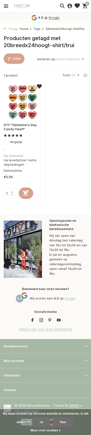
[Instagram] (41, 320)
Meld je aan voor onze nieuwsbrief (45, 329)
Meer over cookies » (45, 430)
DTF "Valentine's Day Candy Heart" (20, 127)
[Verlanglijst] (77, 6)
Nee (63, 422)
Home (24, 29)
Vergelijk (16, 142)
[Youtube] (59, 320)
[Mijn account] (69, 6)
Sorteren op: (46, 59)
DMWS (74, 405)
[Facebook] (32, 320)
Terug (12, 29)
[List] (85, 75)
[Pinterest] (50, 320)
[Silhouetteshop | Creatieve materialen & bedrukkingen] (25, 6)
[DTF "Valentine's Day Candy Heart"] (23, 102)
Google (54, 17)
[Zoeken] (62, 5)
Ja (41, 422)
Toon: (66, 75)
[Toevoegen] (26, 193)
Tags (37, 29)
